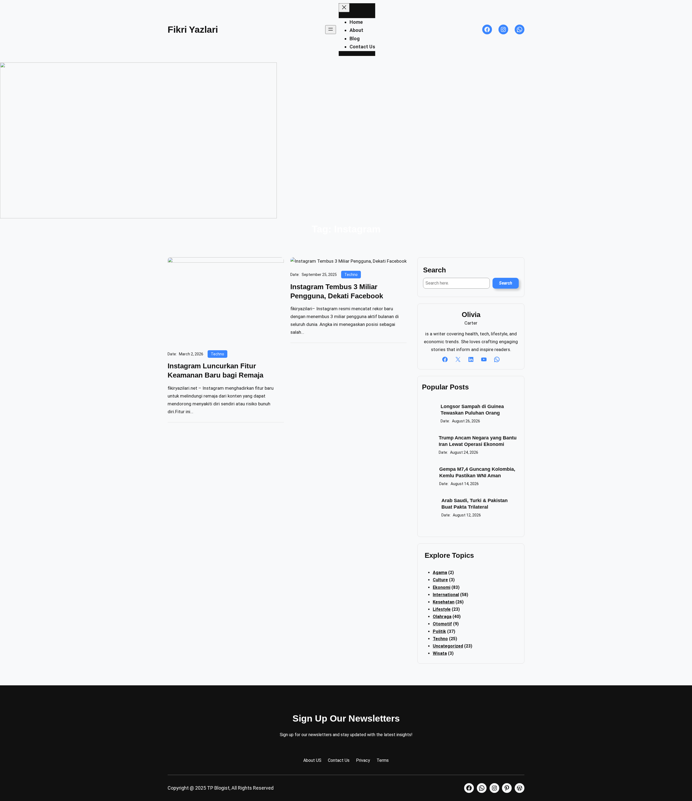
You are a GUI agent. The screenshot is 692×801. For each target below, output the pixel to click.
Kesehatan (443, 602)
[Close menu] (344, 7)
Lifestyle (442, 609)
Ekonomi (441, 587)
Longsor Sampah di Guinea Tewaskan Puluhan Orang (472, 409)
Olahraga (442, 616)
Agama (440, 572)
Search (505, 283)
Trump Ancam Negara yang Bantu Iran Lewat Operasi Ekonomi (478, 441)
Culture (440, 579)
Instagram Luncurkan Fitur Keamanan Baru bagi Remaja (215, 370)
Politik (439, 631)
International (446, 594)
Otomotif (442, 623)
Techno (217, 354)
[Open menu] (330, 29)
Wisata (440, 653)
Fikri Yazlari (193, 29)
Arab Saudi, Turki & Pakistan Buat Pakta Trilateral (474, 503)
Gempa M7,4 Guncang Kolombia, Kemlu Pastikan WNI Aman (477, 472)
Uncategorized (448, 646)
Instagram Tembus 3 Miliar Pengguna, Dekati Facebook (336, 291)
